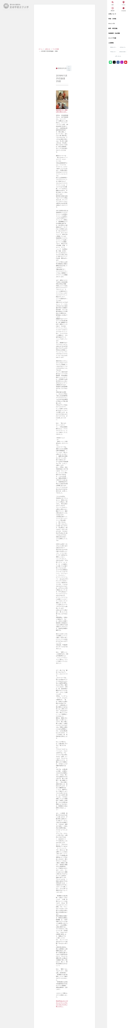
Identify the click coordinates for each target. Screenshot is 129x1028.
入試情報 (111, 43)
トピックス (69, 68)
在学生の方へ (123, 47)
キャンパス (111, 23)
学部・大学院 (112, 18)
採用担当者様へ (122, 51)
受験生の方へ (113, 47)
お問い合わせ (118, 56)
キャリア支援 (112, 38)
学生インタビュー (112, 45)
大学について (112, 14)
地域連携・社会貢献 (114, 33)
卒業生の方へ (113, 51)
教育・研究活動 (112, 28)
